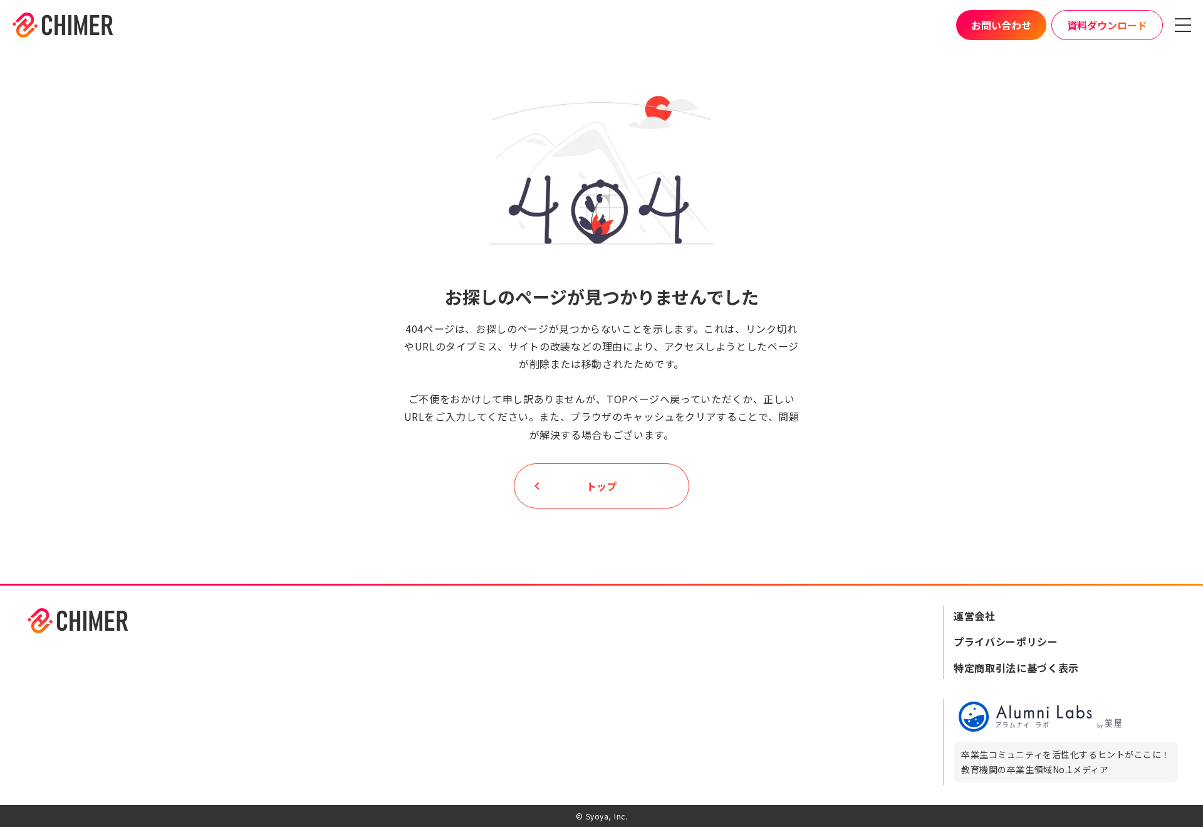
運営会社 (975, 615)
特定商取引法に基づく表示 (1016, 667)
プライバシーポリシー (1006, 641)
